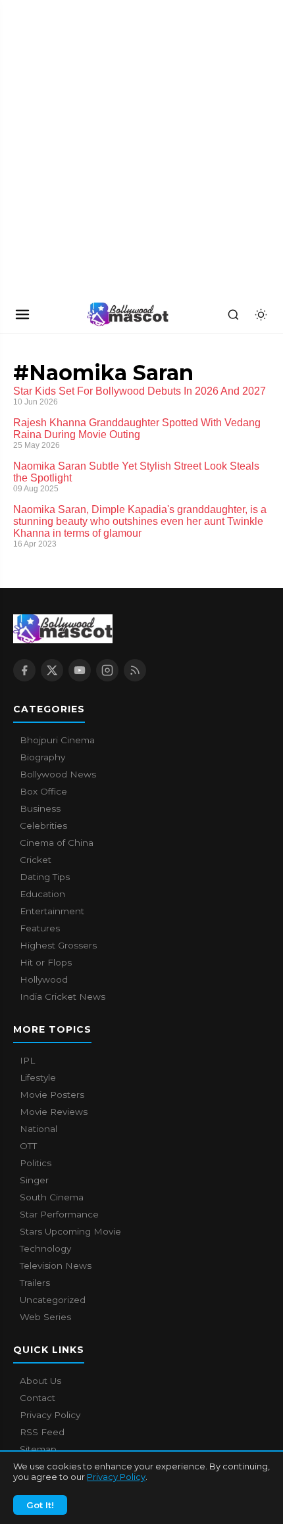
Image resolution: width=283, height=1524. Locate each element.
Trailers (35, 1282)
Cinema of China (56, 842)
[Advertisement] (98, 148)
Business (40, 808)
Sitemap (38, 1449)
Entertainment (52, 911)
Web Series (45, 1317)
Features (40, 928)
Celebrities (43, 825)
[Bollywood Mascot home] (127, 314)
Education (42, 894)
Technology (45, 1248)
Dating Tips (45, 877)
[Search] (233, 314)
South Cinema (52, 1197)
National (38, 1128)
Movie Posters (52, 1094)
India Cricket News (62, 996)
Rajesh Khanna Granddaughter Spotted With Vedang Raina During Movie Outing (137, 428)
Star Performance (59, 1214)
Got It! (40, 1505)
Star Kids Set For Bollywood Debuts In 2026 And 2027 (139, 391)
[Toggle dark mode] (260, 314)
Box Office (43, 791)
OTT (28, 1146)
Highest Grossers (58, 945)
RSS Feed (42, 1432)
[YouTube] (79, 670)
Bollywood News (58, 774)
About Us (40, 1380)
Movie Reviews (54, 1111)
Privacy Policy (116, 1476)
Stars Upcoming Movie (70, 1231)
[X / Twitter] (52, 670)
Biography (42, 757)
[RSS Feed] (135, 670)
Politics (35, 1163)
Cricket (35, 859)
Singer (34, 1180)
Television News (55, 1265)
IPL (27, 1060)
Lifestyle (38, 1077)
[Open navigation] (22, 314)
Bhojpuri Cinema (57, 740)
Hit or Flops (46, 962)
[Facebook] (24, 670)
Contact (37, 1397)
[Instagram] (107, 670)
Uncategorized (53, 1299)
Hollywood (44, 979)
